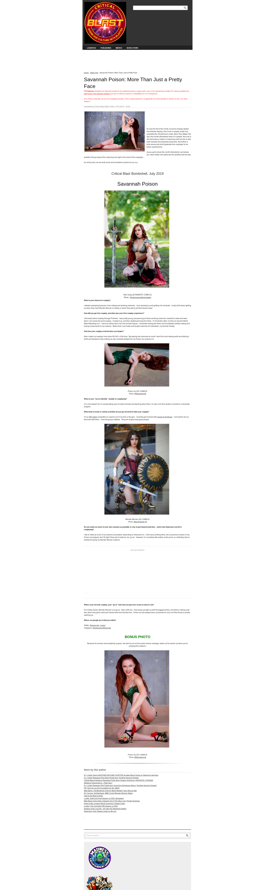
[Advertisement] (136, 60)
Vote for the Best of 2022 (93, 795)
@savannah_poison (98, 625)
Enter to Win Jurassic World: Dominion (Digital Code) (104, 803)
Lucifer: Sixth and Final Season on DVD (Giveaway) (104, 798)
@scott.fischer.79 (140, 521)
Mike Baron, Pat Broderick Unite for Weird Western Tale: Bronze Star (110, 790)
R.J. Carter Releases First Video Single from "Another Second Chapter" (111, 777)
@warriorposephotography (140, 297)
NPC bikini (93, 417)
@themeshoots (140, 393)
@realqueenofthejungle (102, 628)
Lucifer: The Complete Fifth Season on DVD (101, 806)
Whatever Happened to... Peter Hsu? (98, 783)
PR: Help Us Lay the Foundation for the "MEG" (102, 788)
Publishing (106, 48)
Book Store (132, 48)
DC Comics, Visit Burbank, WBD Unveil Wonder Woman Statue (108, 793)
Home (86, 72)
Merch (119, 48)
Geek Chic (94, 72)
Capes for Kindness (164, 417)
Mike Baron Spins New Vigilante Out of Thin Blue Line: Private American (112, 801)
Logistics (91, 48)
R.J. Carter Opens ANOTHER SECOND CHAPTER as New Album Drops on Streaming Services (121, 775)
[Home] (105, 22)
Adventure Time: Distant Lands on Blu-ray (100, 811)
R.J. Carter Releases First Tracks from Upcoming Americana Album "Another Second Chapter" (120, 785)
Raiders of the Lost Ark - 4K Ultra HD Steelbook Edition (105, 808)
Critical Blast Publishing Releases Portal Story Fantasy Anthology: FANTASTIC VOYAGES (118, 780)
